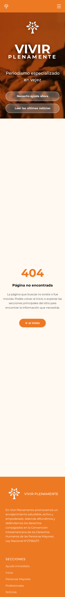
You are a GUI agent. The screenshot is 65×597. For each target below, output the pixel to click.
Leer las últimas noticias (32, 108)
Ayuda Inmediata (17, 566)
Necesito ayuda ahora (32, 96)
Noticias (11, 592)
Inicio (9, 572)
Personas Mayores (18, 579)
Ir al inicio (32, 323)
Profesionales (15, 585)
